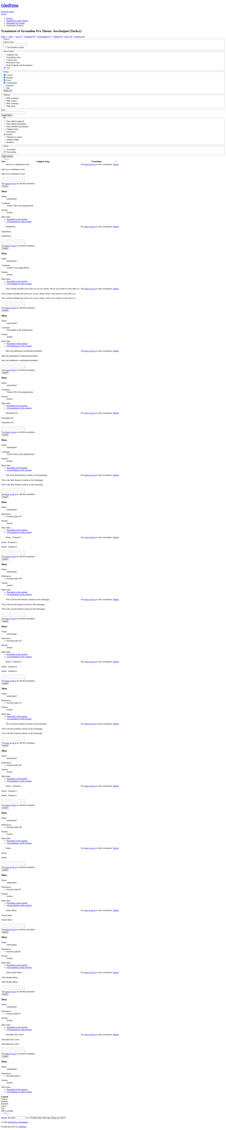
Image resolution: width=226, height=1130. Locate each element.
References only (13, 62)
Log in (4, 14)
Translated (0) (29, 37)
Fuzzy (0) (68, 37)
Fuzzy (8, 80)
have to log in (90, 164)
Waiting (9, 78)
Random (9, 142)
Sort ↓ (11, 37)
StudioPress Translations (18, 1122)
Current (9, 75)
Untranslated (11, 83)
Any (8, 68)
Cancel (5, 186)
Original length (12, 139)
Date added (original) (15, 121)
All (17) (18, 37)
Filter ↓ (4, 37)
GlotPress (9, 5)
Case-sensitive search (15, 47)
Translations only (13, 57)
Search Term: (8, 42)
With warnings (12, 103)
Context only (11, 60)
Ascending (10, 149)
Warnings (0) (79, 37)
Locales (11, 11)
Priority (9, 134)
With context (11, 101)
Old (7, 88)
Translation (11, 132)
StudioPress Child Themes (17, 21)
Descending (11, 152)
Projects (4, 11)
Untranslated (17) (44, 37)
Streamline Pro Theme (15, 23)
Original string (12, 129)
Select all (7, 91)
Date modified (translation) (17, 126)
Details (116, 164)
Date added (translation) (16, 124)
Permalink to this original (17, 219)
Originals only (12, 55)
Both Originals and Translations (19, 65)
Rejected (9, 85)
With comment (12, 98)
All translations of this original (19, 221)
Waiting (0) (58, 37)
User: (3, 110)
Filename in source (14, 137)
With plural (10, 106)
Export (4, 1118)
